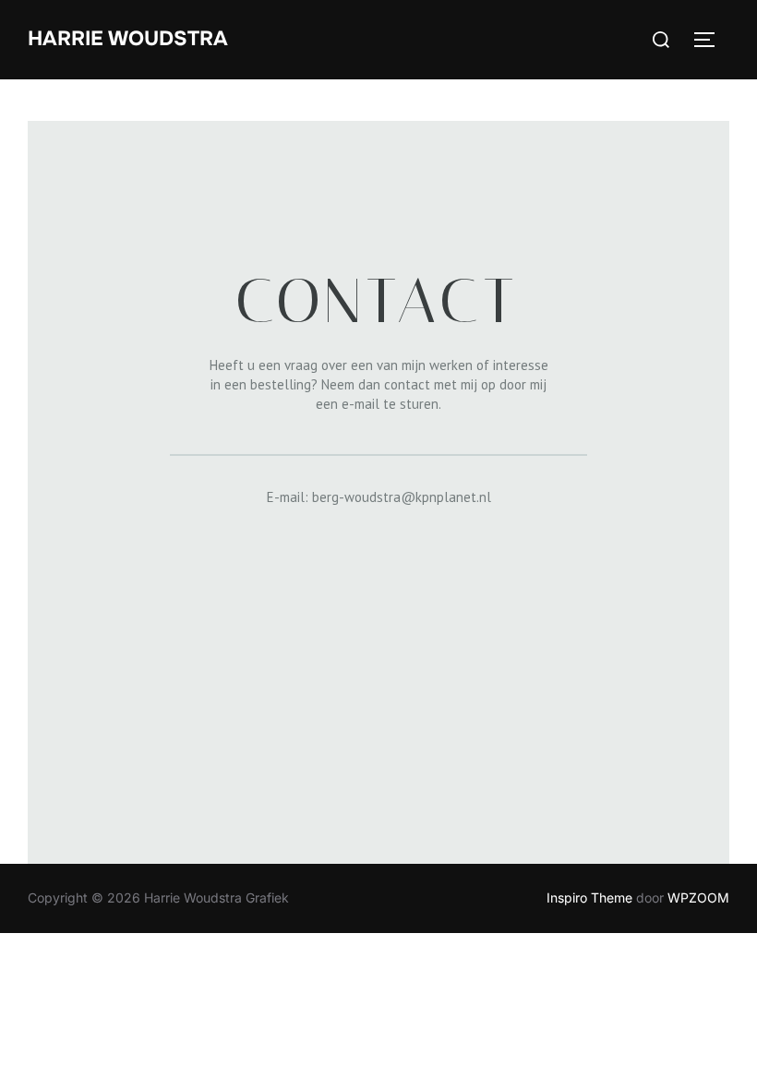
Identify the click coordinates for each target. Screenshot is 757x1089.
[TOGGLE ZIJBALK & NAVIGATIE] (710, 39)
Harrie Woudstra (128, 39)
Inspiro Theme (589, 897)
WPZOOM (698, 897)
